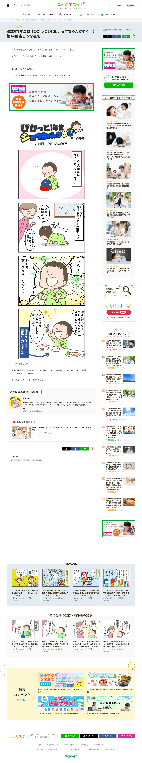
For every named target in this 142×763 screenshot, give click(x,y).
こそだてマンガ (110, 14)
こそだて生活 (89, 14)
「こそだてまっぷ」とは (35, 749)
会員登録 (119, 5)
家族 (21, 27)
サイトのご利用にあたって (75, 749)
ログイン (109, 5)
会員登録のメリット (54, 749)
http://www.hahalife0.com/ (32, 411)
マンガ (27, 460)
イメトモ (26, 398)
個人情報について (95, 749)
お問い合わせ (110, 749)
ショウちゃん (16, 460)
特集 (29, 14)
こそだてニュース (47, 14)
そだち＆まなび (69, 14)
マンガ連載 (37, 460)
